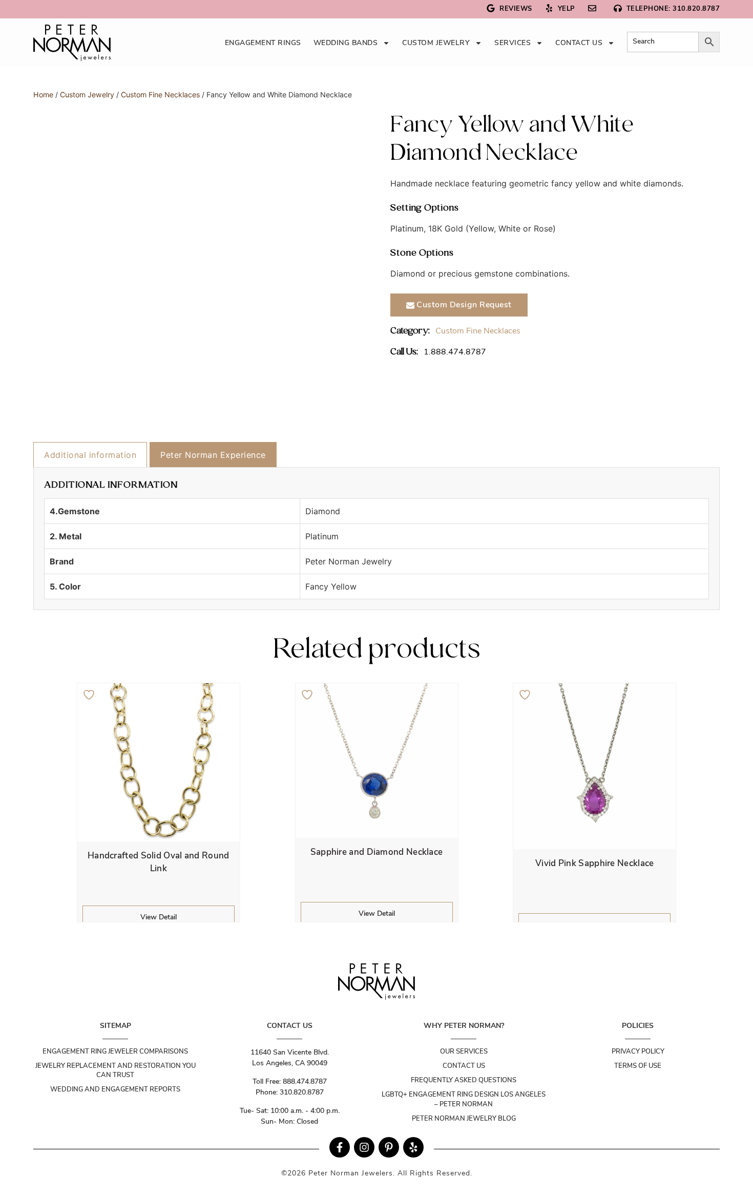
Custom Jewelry (436, 43)
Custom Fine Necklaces (160, 94)
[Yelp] (413, 1147)
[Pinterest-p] (389, 1147)
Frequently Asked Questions (463, 1080)
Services (512, 43)
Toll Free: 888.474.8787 (290, 1081)
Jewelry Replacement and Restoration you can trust (115, 1070)
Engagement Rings (263, 43)
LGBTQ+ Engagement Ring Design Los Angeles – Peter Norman (464, 1099)
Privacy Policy (638, 1051)
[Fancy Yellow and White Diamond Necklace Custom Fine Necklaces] (72, 43)
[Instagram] (364, 1147)
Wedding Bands (345, 43)
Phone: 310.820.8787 (290, 1092)
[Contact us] (594, 9)
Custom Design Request (463, 304)
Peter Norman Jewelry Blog (464, 1118)
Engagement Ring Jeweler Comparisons (115, 1051)
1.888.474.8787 (455, 351)
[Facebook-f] (339, 1147)
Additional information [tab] (90, 455)
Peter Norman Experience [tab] (213, 455)
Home (43, 94)
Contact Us (578, 43)
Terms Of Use (637, 1065)
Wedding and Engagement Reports (115, 1089)
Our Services (464, 1051)
